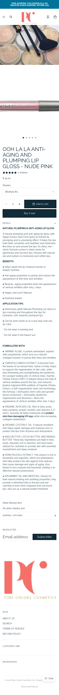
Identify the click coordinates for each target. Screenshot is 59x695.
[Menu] (4, 17)
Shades (7, 185)
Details (6, 223)
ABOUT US (9, 618)
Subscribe (44, 537)
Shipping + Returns (12, 515)
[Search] (10, 16)
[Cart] (55, 16)
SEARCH (7, 623)
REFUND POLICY (12, 634)
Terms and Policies (29, 687)
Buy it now (29, 213)
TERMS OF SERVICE (14, 628)
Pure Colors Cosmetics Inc (23, 680)
